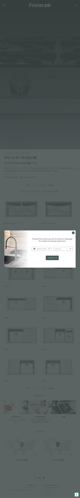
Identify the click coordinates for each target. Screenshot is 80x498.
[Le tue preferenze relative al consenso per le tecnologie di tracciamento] (76, 494)
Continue (51, 258)
